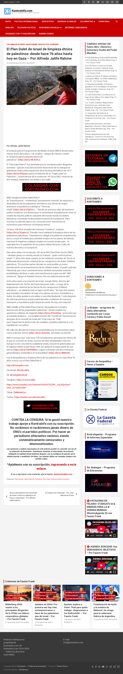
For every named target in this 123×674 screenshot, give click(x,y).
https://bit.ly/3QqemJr (17, 232)
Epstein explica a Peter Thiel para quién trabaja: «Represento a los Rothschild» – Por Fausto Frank (76, 610)
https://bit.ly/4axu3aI (39, 333)
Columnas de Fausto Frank (20, 581)
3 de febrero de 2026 (72, 619)
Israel (21, 479)
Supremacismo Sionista (60, 479)
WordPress (23, 670)
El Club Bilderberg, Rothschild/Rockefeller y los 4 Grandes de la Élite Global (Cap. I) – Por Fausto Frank (101, 60)
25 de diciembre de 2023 (16, 63)
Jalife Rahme (29, 479)
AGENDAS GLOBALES (66, 21)
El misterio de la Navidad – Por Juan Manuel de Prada (59, 494)
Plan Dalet (46, 479)
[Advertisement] (42, 126)
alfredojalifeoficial (18, 375)
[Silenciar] (110, 535)
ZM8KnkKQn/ (19, 392)
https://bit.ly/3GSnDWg (49, 313)
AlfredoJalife (23, 370)
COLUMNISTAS (86, 21)
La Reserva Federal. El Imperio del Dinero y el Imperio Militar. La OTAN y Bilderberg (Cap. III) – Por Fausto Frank (101, 78)
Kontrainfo (21, 666)
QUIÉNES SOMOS (46, 34)
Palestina (38, 479)
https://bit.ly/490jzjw (17, 173)
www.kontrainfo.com (63, 474)
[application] (101, 529)
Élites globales (12, 599)
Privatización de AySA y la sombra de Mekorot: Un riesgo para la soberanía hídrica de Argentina (105, 610)
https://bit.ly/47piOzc (24, 209)
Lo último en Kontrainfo (46, 599)
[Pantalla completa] (114, 535)
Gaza (16, 479)
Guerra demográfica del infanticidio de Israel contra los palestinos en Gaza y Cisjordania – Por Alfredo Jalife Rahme (23, 496)
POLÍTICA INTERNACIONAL (26, 21)
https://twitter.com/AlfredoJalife (29, 397)
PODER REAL (104, 21)
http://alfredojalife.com (18, 365)
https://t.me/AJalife (26, 380)
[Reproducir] (88, 535)
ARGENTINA (98, 592)
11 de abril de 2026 (12, 622)
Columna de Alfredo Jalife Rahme (22, 44)
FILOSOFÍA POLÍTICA (26, 28)
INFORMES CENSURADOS (76, 28)
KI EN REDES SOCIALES (49, 28)
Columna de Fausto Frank (16, 595)
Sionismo (54, 44)
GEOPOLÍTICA (48, 21)
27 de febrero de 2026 (43, 622)
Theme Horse (62, 666)
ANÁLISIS (9, 28)
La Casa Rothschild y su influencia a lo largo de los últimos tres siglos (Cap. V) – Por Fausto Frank (100, 97)
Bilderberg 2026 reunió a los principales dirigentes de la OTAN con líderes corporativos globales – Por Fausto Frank (17, 611)
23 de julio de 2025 (101, 619)
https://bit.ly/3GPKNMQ (25, 349)
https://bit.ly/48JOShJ (29, 159)
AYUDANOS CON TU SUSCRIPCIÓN (20, 34)
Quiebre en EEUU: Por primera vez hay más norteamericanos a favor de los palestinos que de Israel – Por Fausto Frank (47, 611)
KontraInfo (31, 63)
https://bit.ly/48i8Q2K (59, 353)
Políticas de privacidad (37, 666)
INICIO (8, 21)
